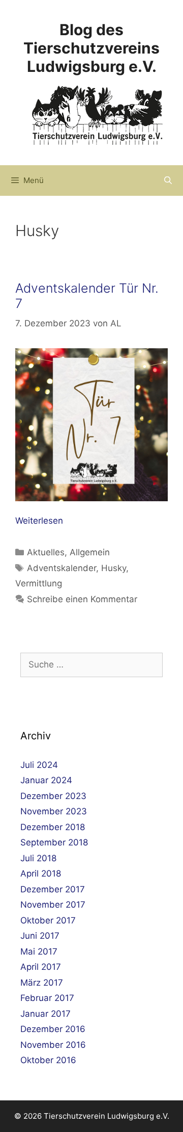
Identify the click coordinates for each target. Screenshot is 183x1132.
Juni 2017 (39, 936)
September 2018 (54, 842)
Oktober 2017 (48, 920)
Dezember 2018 (52, 827)
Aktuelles (46, 552)
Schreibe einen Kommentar (82, 599)
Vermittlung (38, 583)
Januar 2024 (46, 780)
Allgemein (90, 552)
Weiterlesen (39, 521)
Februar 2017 (47, 998)
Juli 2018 (38, 858)
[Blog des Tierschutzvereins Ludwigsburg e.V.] (97, 115)
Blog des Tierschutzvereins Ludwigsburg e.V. (91, 47)
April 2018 (40, 873)
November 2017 (52, 904)
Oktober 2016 (48, 1060)
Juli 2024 (39, 765)
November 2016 (53, 1045)
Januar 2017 (45, 1014)
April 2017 (40, 967)
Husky (113, 568)
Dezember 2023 (53, 796)
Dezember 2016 (52, 1029)
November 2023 (53, 811)
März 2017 (41, 982)
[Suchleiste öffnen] (168, 180)
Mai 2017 (38, 951)
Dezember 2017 (52, 889)
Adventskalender (61, 568)
